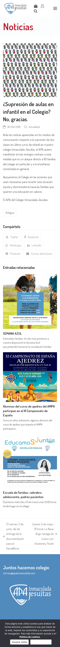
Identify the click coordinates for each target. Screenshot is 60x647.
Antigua (10, 212)
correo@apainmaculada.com (19, 573)
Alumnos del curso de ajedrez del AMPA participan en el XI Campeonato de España (29, 410)
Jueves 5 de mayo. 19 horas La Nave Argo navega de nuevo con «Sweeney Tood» (42, 533)
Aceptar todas (19, 642)
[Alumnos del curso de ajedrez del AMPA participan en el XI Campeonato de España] (30, 376)
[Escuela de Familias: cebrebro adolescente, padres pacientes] (30, 460)
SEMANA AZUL (12, 333)
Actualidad (34, 127)
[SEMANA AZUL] (30, 301)
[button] (55, 8)
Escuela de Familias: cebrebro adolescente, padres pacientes (23, 494)
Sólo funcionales (41, 642)
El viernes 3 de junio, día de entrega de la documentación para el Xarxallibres (13, 536)
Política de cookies (30, 637)
